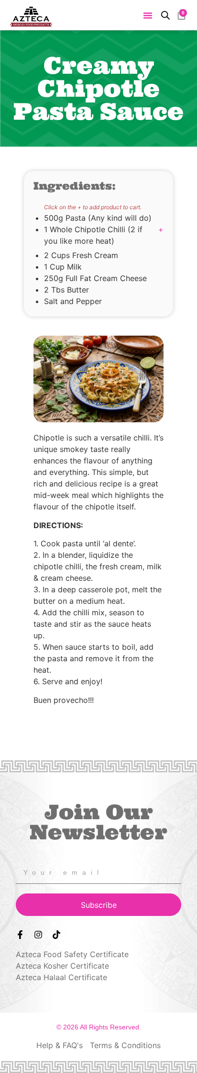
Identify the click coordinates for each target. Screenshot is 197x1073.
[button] (148, 15)
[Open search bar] (165, 15)
